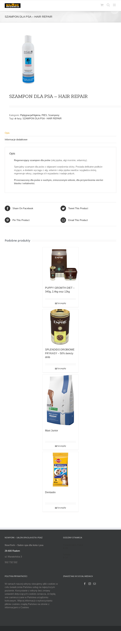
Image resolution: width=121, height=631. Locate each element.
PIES (44, 115)
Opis (7, 133)
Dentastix (50, 492)
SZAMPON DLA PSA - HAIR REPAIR (42, 118)
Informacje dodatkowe (16, 139)
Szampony (53, 115)
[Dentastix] (60, 470)
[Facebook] (85, 583)
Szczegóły (61, 303)
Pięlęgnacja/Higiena (30, 115)
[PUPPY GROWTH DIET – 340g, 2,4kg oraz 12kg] (60, 265)
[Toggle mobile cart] (102, 5)
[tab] (60, 133)
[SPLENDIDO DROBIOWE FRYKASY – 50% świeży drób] (60, 327)
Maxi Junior (51, 430)
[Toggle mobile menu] (114, 5)
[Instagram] (89, 583)
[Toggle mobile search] (108, 5)
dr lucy (17, 118)
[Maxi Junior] (60, 400)
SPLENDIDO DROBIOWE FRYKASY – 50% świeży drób (60, 353)
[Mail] (94, 583)
